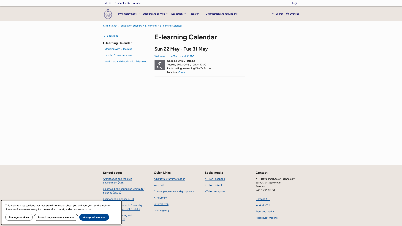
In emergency (161, 210)
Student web (122, 3)
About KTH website (267, 217)
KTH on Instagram (215, 191)
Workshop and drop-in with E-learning (126, 61)
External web (161, 203)
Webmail (159, 185)
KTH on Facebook (215, 178)
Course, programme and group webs (174, 191)
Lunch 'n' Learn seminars (118, 55)
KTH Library (160, 197)
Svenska (294, 13)
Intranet (137, 3)
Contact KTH (263, 198)
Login (295, 3)
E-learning (151, 25)
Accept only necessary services (56, 217)
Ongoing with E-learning (118, 48)
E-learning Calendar (171, 25)
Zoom (181, 72)
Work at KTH (263, 205)
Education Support (131, 25)
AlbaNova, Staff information (169, 178)
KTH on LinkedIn (214, 185)
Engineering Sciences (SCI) (118, 198)
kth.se (108, 3)
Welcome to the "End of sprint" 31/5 (174, 56)
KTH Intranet (110, 25)
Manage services (19, 217)
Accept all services (94, 217)
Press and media (265, 211)
